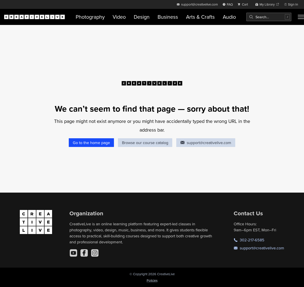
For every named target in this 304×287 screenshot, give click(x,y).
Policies (152, 280)
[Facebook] (84, 253)
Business (168, 16)
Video (119, 16)
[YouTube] (73, 253)
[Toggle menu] (301, 17)
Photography (90, 16)
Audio (229, 16)
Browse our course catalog (145, 142)
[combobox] (269, 17)
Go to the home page (91, 142)
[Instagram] (95, 253)
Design (142, 16)
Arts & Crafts (200, 16)
